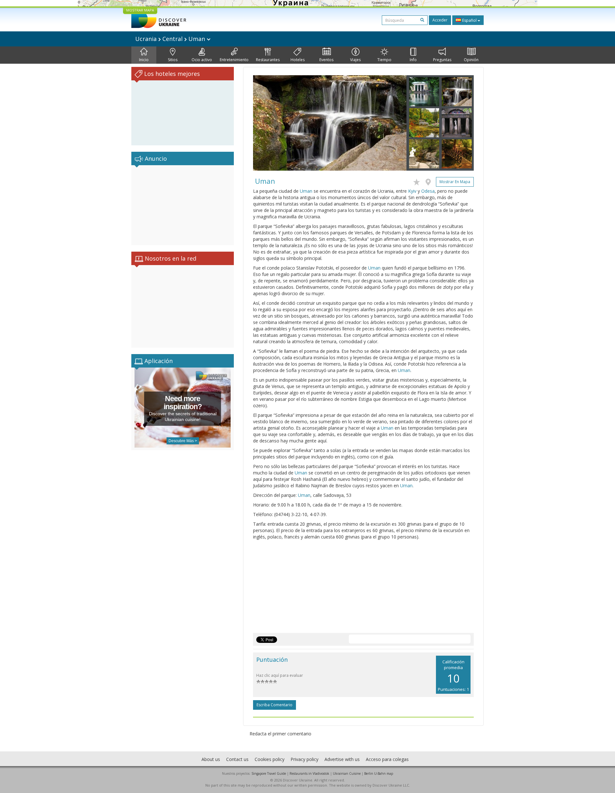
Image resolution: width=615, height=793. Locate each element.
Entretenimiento (234, 59)
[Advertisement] (183, 205)
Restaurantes (268, 59)
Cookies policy (269, 759)
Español (469, 20)
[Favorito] (418, 181)
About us (210, 759)
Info (413, 59)
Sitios (172, 59)
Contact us (237, 759)
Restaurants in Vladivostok (309, 773)
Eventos (326, 59)
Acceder (439, 20)
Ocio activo (202, 59)
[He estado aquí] (429, 181)
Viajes (355, 59)
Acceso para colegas (387, 759)
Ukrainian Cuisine (347, 773)
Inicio (144, 59)
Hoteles (298, 59)
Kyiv (412, 191)
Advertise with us (342, 759)
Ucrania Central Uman (171, 39)
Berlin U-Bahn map (378, 773)
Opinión (471, 59)
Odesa (428, 191)
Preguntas (442, 59)
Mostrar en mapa (454, 181)
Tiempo (384, 59)
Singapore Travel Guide (268, 773)
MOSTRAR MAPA (140, 10)
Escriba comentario (274, 705)
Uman (306, 191)
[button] (264, 123)
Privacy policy (304, 759)
